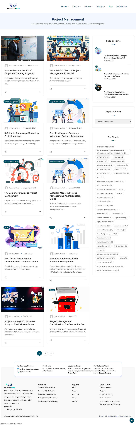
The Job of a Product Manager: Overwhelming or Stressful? (115, 57)
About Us (76, 6)
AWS (119, 193)
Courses (64, 6)
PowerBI (101, 234)
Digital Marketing (122, 218)
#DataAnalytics (118, 161)
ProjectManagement (105, 242)
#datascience (122, 165)
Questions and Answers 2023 (108, 254)
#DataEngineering (104, 165)
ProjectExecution (104, 238)
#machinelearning (121, 173)
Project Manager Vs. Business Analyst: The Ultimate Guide (20, 323)
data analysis (102, 214)
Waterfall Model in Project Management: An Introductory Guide (65, 195)
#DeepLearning (103, 169)
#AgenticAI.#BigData (105, 147)
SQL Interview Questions (106, 258)
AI (121, 189)
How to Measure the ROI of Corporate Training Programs (20, 72)
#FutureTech (120, 169)
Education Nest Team (16, 65)
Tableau (124, 258)
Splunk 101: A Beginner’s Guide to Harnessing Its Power (116, 75)
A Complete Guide (104, 185)
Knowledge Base (121, 6)
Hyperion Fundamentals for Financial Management (64, 260)
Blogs (111, 6)
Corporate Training (105, 206)
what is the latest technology (108, 270)
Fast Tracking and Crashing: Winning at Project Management (67, 134)
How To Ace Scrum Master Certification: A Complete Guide (21, 260)
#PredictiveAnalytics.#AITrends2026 (110, 181)
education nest (121, 226)
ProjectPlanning (103, 246)
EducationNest (60, 65)
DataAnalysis (117, 214)
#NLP (100, 177)
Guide (6, 227)
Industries (99, 6)
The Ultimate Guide (104, 262)
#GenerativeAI (103, 173)
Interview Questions (105, 230)
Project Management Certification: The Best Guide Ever (67, 323)
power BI (113, 234)
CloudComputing (104, 201)
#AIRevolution (103, 157)
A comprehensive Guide (106, 189)
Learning (121, 230)
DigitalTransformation (105, 222)
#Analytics (118, 157)
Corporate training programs (107, 210)
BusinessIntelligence (105, 197)
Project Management (11, 39)
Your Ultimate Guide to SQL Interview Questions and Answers (116, 93)
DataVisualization (104, 218)
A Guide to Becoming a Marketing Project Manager (22, 134)
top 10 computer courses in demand (110, 266)
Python (100, 250)
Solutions (87, 6)
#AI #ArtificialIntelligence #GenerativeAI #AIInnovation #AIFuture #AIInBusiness (111, 152)
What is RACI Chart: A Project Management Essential (65, 72)
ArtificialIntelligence (105, 193)
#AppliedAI (102, 161)
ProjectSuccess (120, 246)
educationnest (103, 226)
